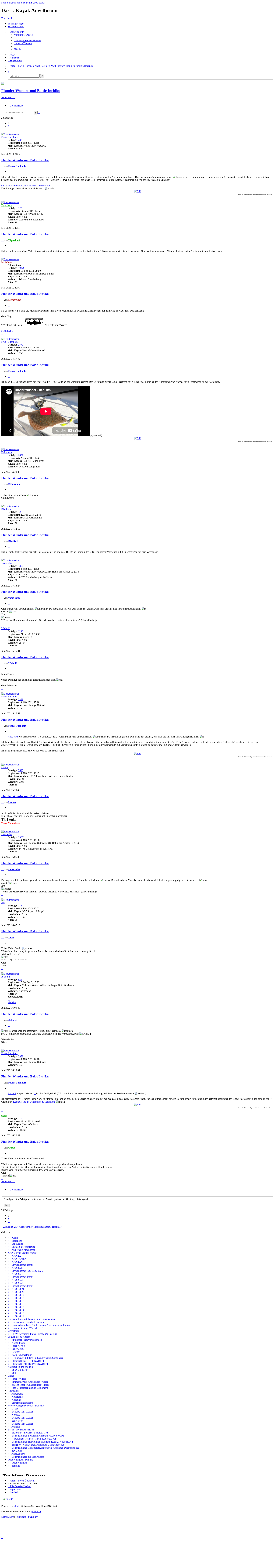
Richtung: (70, 1199)
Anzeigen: (9, 1199)
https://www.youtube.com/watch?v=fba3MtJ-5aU (26, 185)
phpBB (17, 1506)
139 (20, 1118)
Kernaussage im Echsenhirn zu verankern (34, 1101)
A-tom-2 (5, 976)
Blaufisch (6, 509)
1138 (20, 631)
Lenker (4, 767)
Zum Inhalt (6, 18)
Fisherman (6, 452)
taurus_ (5, 1115)
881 (20, 979)
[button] (9, 128)
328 (20, 208)
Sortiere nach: (38, 1199)
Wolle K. (5, 628)
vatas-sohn (6, 563)
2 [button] (8, 126)
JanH (4, 902)
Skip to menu (8, 2)
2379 (20, 140)
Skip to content (22, 2)
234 (20, 905)
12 (19, 512)
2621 (20, 455)
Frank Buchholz (9, 137)
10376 (21, 268)
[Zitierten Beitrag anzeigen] (37, 736)
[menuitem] (23, 34)
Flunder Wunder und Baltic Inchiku (30, 91)
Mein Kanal (7, 330)
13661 (21, 566)
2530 (20, 770)
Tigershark (6, 205)
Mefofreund (7, 262)
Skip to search (38, 2)
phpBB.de (36, 1511)
